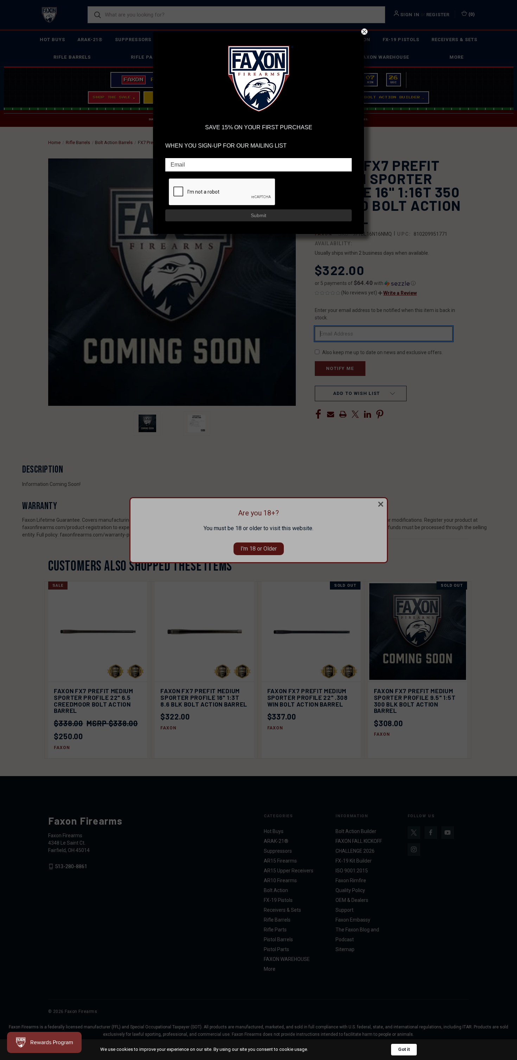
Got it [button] (404, 1049)
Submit (258, 215)
